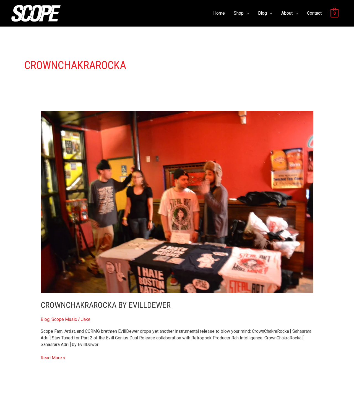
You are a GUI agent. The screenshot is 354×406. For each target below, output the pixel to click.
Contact (314, 13)
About (287, 13)
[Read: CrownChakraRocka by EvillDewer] (177, 202)
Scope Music (64, 319)
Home (219, 13)
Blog (262, 13)
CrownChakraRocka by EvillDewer (106, 305)
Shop (239, 13)
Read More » (53, 357)
